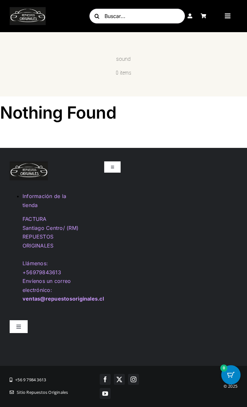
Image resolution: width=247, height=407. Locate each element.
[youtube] (105, 393)
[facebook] (105, 379)
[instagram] (133, 379)
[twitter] (119, 379)
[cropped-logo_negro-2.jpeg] (28, 9)
